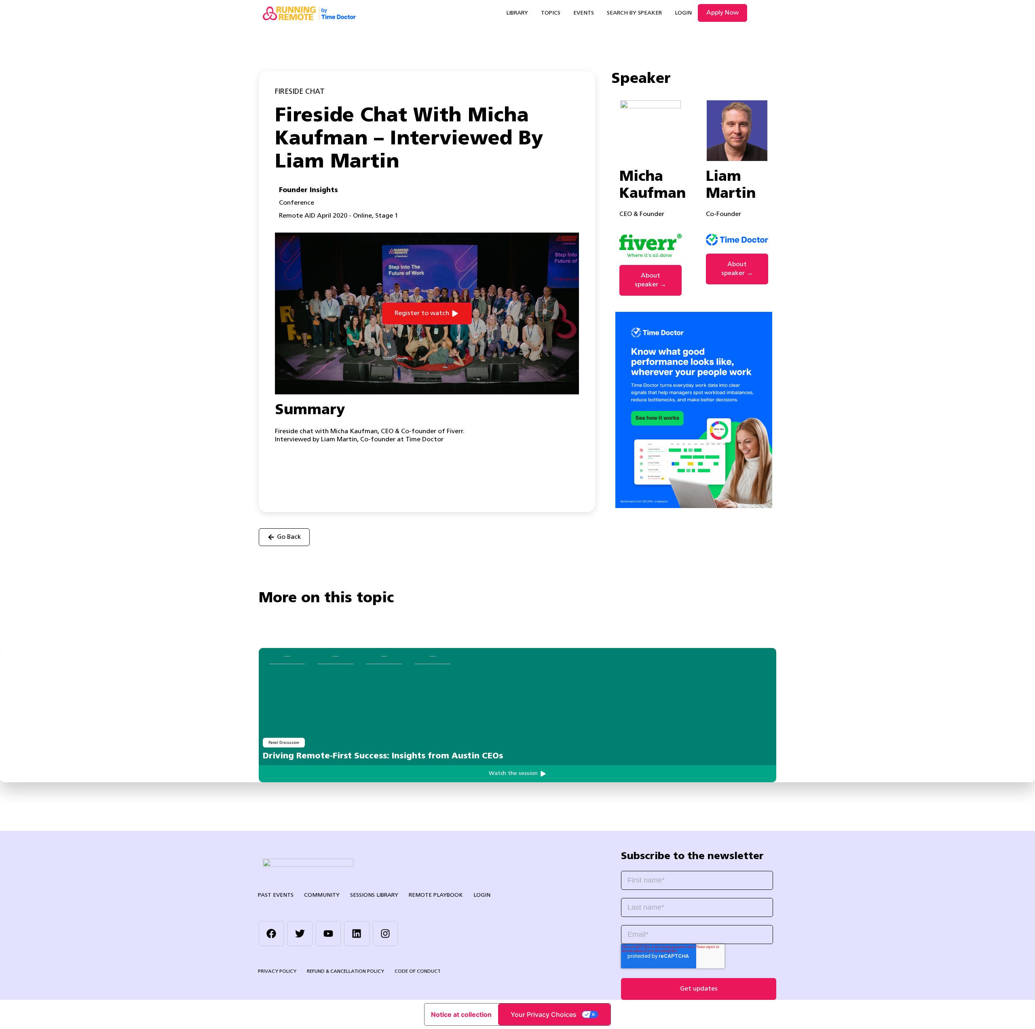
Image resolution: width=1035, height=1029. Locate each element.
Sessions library (374, 895)
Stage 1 (386, 216)
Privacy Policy (277, 971)
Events (583, 13)
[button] (426, 313)
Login (683, 13)
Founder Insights (308, 190)
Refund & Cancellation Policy (345, 971)
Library (517, 13)
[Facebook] (271, 933)
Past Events (276, 895)
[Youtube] (328, 933)
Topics (550, 13)
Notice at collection (461, 1014)
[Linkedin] (356, 933)
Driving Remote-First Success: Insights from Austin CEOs (383, 756)
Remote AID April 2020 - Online (325, 216)
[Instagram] (385, 933)
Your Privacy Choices (544, 1014)
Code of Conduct (418, 971)
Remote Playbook (436, 895)
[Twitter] (299, 933)
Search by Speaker (634, 13)
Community (322, 895)
